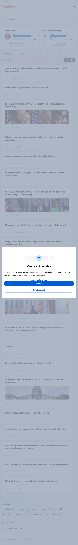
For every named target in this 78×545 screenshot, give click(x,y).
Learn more (40, 275)
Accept (39, 283)
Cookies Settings (39, 280)
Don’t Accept (39, 290)
